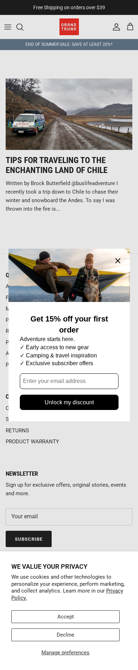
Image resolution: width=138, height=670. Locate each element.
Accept (65, 617)
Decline (65, 635)
